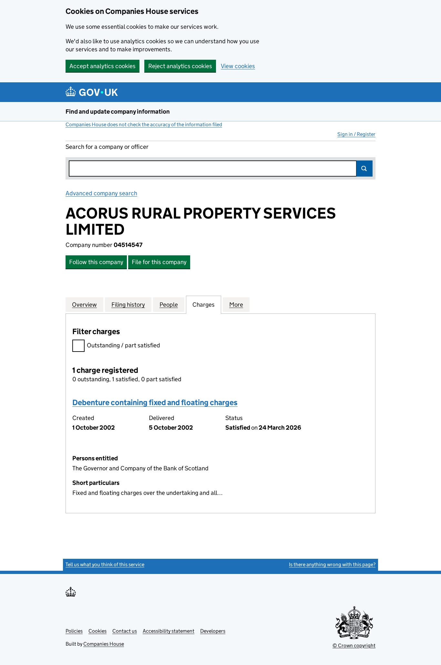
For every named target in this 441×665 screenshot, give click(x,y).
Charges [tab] (203, 304)
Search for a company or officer (107, 146)
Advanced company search (101, 193)
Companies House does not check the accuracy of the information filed (144, 124)
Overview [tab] (84, 304)
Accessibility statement (168, 631)
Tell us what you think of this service (105, 564)
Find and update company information (118, 111)
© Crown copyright (354, 645)
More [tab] (236, 304)
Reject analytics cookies (180, 66)
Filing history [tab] (128, 304)
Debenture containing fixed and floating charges (155, 402)
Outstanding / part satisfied (123, 345)
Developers (212, 631)
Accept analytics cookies (102, 66)
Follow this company (96, 262)
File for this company (159, 262)
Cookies (97, 631)
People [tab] (168, 304)
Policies (74, 631)
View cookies (238, 66)
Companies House (103, 644)
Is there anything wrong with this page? (332, 564)
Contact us (124, 631)
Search (364, 168)
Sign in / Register (356, 134)
